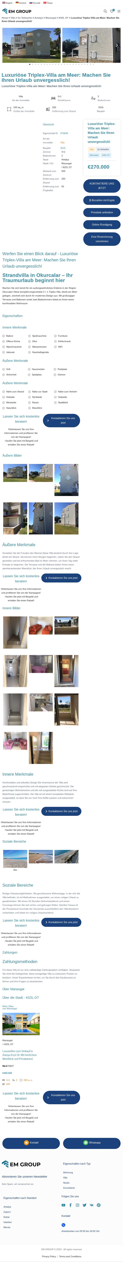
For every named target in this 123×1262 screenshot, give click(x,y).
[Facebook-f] (70, 1205)
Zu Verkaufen (25, 17)
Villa (13, 17)
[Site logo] (16, 11)
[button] (6, 45)
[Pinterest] (99, 1205)
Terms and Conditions (70, 1256)
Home (5, 17)
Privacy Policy (49, 1256)
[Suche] (105, 11)
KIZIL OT (63, 17)
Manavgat (50, 17)
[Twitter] (84, 1205)
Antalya (39, 17)
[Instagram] (77, 1205)
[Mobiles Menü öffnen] (119, 11)
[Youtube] (63, 1205)
